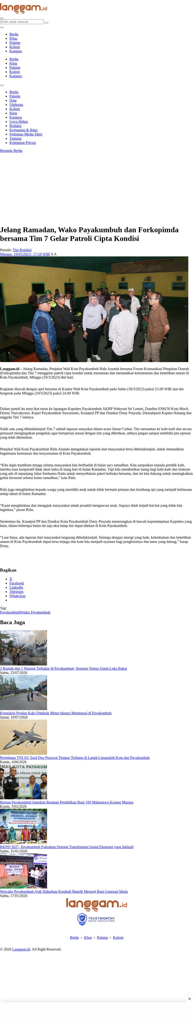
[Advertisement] (96, 1011)
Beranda (6, 151)
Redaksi (15, 126)
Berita (13, 34)
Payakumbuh (10, 612)
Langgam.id (21, 949)
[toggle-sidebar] (2, 27)
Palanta (14, 43)
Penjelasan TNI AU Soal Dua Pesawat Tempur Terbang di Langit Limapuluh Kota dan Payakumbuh (75, 758)
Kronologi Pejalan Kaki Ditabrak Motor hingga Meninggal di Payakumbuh (56, 713)
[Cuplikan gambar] (23, 664)
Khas (13, 38)
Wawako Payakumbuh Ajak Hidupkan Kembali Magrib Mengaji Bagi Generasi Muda (64, 891)
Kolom (14, 47)
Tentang (15, 138)
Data (12, 100)
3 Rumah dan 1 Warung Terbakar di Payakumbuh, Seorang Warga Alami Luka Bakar (63, 668)
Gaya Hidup (18, 122)
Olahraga (16, 105)
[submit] (46, 22)
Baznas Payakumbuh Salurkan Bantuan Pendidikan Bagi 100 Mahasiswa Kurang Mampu (66, 802)
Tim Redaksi (22, 250)
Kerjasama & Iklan (23, 130)
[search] (2, 18)
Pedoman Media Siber (25, 134)
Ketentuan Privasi (22, 143)
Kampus (15, 51)
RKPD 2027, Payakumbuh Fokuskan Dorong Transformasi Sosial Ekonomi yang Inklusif (66, 847)
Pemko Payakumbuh (35, 612)
